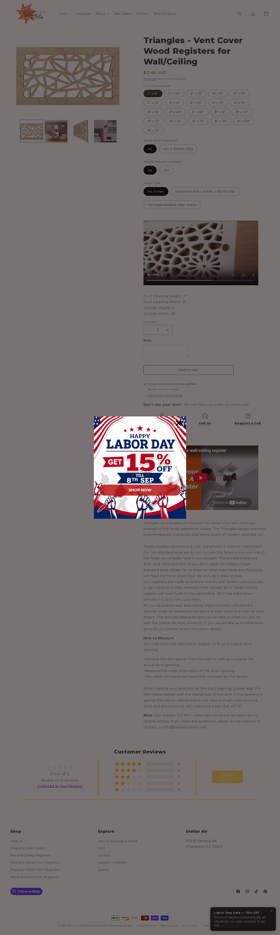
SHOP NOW (140, 490)
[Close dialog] (178, 423)
